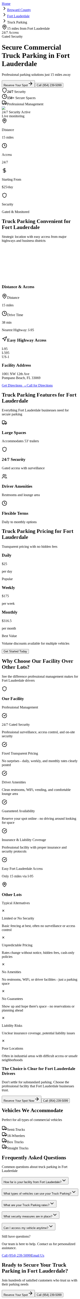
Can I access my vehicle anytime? (26, 1228)
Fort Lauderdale (18, 16)
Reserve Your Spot (16, 85)
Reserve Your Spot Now (19, 1100)
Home (6, 4)
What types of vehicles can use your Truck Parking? (37, 1193)
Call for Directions (40, 385)
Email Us (37, 1255)
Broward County (19, 10)
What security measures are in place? (28, 1216)
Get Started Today (15, 651)
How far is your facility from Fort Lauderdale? (32, 1182)
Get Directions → (14, 385)
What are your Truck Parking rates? (26, 1205)
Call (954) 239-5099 (49, 85)
